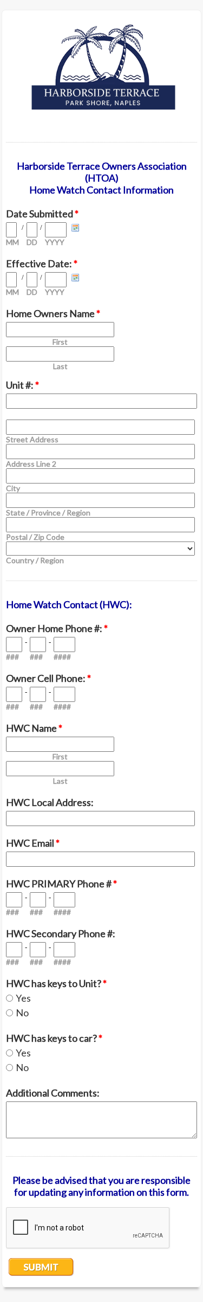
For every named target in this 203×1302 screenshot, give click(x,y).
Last (60, 366)
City (13, 488)
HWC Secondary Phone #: (60, 933)
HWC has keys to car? (54, 1038)
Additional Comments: (53, 1093)
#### (62, 656)
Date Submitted (42, 214)
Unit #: (22, 385)
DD (32, 242)
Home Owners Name (53, 313)
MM (12, 242)
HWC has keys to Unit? (56, 983)
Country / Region (35, 560)
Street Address (32, 439)
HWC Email (33, 843)
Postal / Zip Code (35, 537)
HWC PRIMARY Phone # (61, 884)
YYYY (54, 242)
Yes (23, 998)
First (60, 341)
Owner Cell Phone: (48, 678)
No (22, 1013)
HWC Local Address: (50, 802)
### (12, 656)
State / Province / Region (48, 512)
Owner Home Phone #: (57, 628)
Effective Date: (41, 263)
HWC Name (34, 728)
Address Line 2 (31, 463)
